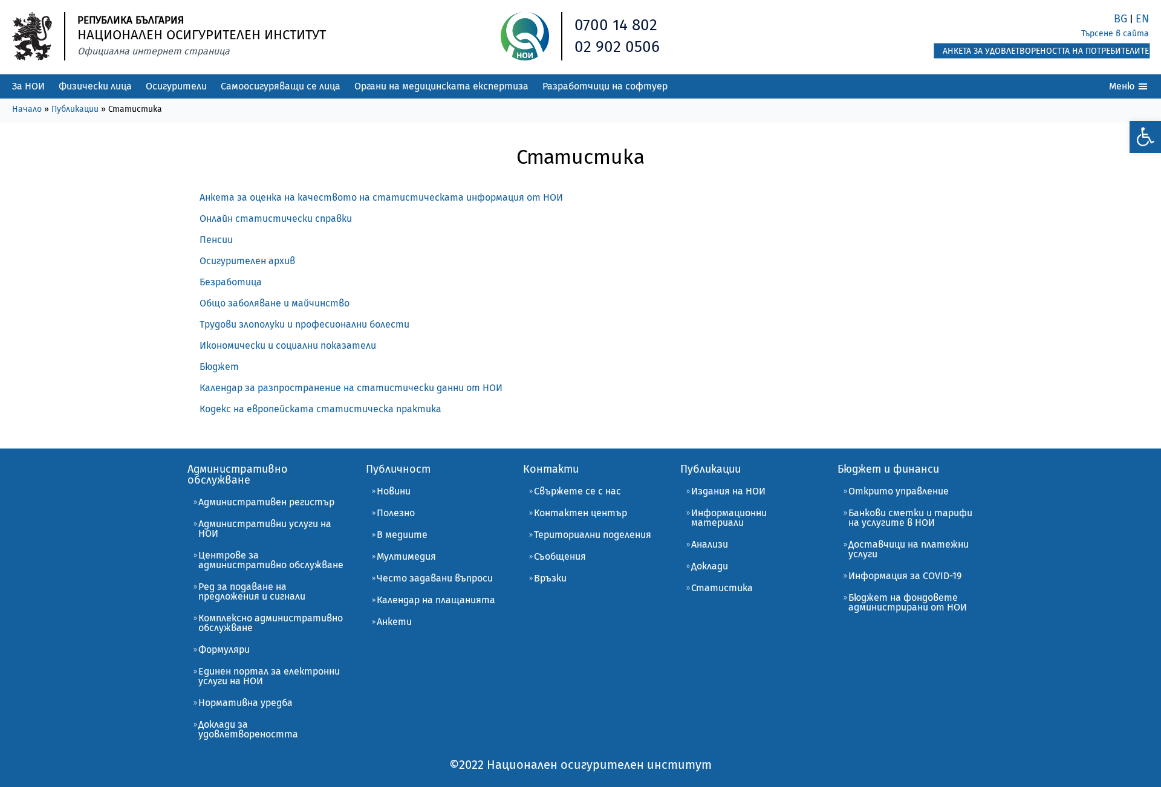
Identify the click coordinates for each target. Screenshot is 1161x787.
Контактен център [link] (580, 513)
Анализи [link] (709, 544)
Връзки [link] (550, 578)
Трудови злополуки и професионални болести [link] (304, 324)
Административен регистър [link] (266, 502)
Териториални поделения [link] (592, 534)
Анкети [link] (394, 621)
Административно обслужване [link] (237, 474)
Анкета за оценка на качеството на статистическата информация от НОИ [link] (381, 197)
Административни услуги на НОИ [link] (264, 528)
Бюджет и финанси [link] (888, 469)
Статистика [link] (722, 588)
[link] (1145, 137)
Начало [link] (27, 109)
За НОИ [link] (28, 86)
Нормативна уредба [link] (245, 702)
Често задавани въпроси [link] (435, 578)
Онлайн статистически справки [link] (276, 218)
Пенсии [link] (216, 239)
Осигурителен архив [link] (247, 261)
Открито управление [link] (898, 491)
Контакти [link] (551, 469)
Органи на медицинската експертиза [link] (441, 86)
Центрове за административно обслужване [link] (270, 560)
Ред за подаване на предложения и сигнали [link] (251, 591)
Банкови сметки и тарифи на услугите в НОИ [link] (910, 517)
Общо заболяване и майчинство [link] (275, 303)
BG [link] (1120, 18)
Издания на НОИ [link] (728, 491)
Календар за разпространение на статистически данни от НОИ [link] (351, 387)
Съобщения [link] (560, 556)
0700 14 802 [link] (615, 25)
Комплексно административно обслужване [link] (270, 622)
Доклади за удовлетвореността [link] (248, 729)
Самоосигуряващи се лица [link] (280, 86)
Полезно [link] (396, 513)
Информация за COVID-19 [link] (904, 575)
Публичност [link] (398, 469)
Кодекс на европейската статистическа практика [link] (320, 409)
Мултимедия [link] (406, 556)
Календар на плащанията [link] (436, 600)
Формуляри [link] (224, 649)
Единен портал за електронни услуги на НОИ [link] (269, 676)
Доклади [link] (709, 566)
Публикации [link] (75, 109)
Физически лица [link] (95, 86)
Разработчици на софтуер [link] (605, 86)
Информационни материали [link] (729, 517)
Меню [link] (1123, 86)
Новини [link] (394, 491)
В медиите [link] (402, 534)
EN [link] (1142, 18)
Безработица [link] (231, 282)
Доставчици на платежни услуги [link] (908, 549)
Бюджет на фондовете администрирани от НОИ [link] (907, 602)
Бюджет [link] (219, 366)
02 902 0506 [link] (617, 46)
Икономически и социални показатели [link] (288, 345)
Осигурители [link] (176, 86)
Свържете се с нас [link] (577, 491)
